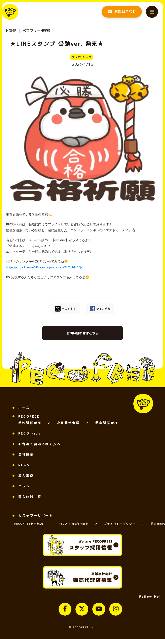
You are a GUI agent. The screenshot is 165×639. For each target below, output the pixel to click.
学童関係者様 (106, 423)
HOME (11, 30)
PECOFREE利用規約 (28, 523)
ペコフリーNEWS (35, 30)
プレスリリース (81, 57)
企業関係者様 (68, 423)
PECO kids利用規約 (74, 523)
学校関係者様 (29, 423)
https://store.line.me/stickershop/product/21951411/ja (44, 267)
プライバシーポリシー (119, 523)
